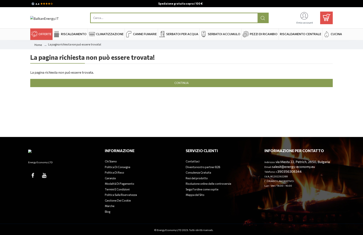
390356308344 (289, 171)
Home (38, 44)
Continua (181, 83)
